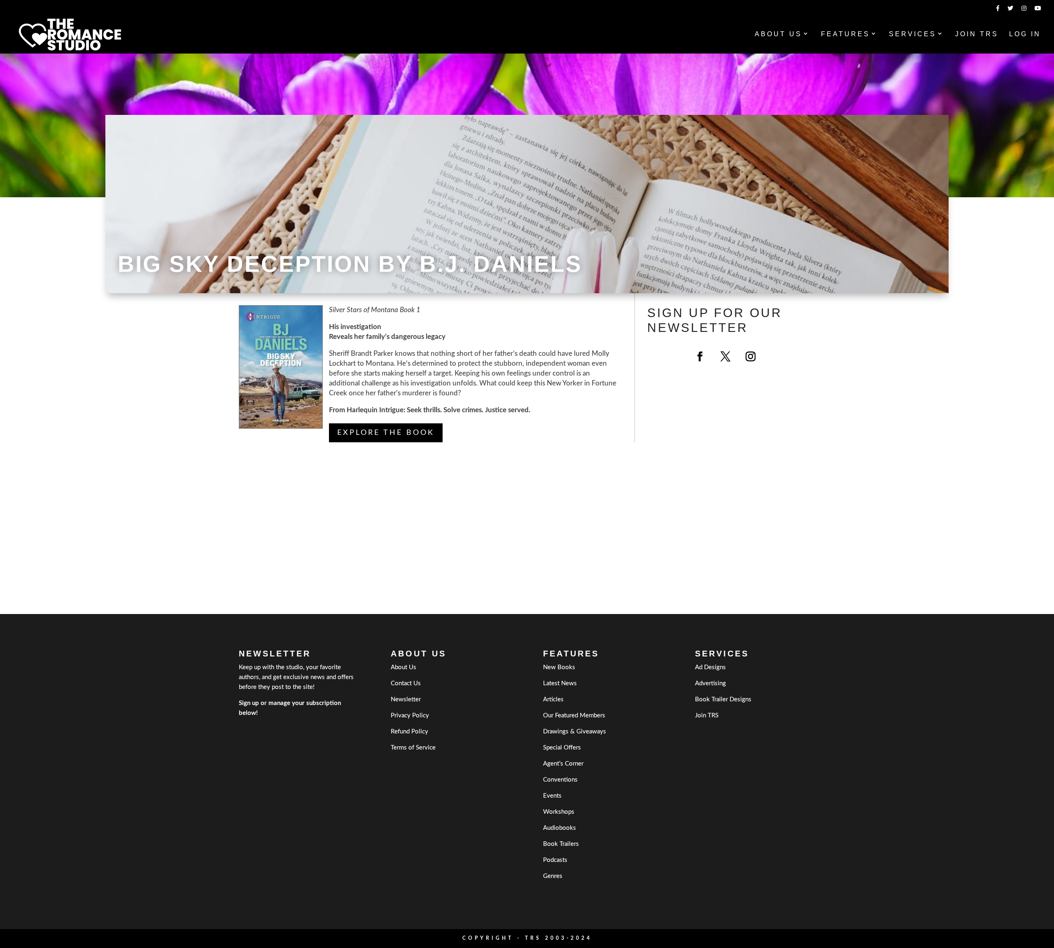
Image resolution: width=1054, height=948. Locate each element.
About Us (778, 34)
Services (912, 34)
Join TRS (976, 34)
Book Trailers (561, 844)
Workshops (558, 812)
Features (845, 34)
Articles (553, 699)
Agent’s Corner (563, 764)
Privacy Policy (410, 715)
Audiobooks (559, 828)
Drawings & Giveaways (574, 732)
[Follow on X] (725, 357)
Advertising (710, 683)
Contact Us (406, 683)
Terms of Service (413, 748)
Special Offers (562, 748)
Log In (1025, 34)
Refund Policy (409, 732)
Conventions (560, 780)
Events (552, 796)
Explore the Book (385, 433)
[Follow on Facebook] (700, 357)
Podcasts (555, 860)
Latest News (560, 683)
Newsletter (406, 699)
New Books (559, 667)
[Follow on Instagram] (750, 357)
